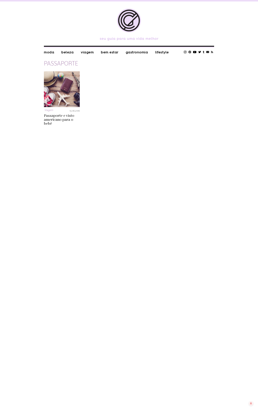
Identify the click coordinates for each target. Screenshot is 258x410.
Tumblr (203, 52)
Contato (207, 52)
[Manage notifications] (251, 403)
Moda (49, 52)
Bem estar (110, 52)
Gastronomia (137, 52)
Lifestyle (162, 52)
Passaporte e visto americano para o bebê (59, 119)
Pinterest (189, 52)
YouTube (194, 52)
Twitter (199, 52)
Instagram (185, 52)
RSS (212, 52)
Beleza (67, 52)
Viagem (87, 52)
